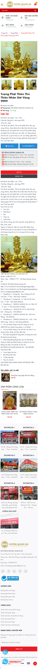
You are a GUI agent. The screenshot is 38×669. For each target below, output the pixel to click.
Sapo (23, 659)
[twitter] (3, 571)
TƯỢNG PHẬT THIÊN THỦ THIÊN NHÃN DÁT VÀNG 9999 (9, 414)
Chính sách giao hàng (8, 613)
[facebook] (8, 571)
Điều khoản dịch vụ (7, 600)
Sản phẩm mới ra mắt (9, 370)
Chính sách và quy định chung (10, 609)
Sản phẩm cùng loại (12, 386)
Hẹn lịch (10, 146)
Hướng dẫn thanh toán (8, 593)
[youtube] (20, 571)
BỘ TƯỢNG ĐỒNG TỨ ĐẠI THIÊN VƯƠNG (28, 413)
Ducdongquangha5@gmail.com (15, 566)
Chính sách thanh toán (8, 619)
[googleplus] (14, 571)
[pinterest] (26, 571)
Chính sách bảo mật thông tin (10, 625)
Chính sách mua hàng (8, 622)
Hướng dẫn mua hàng (8, 590)
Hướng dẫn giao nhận (8, 596)
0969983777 (29, 146)
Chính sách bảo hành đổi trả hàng (12, 616)
